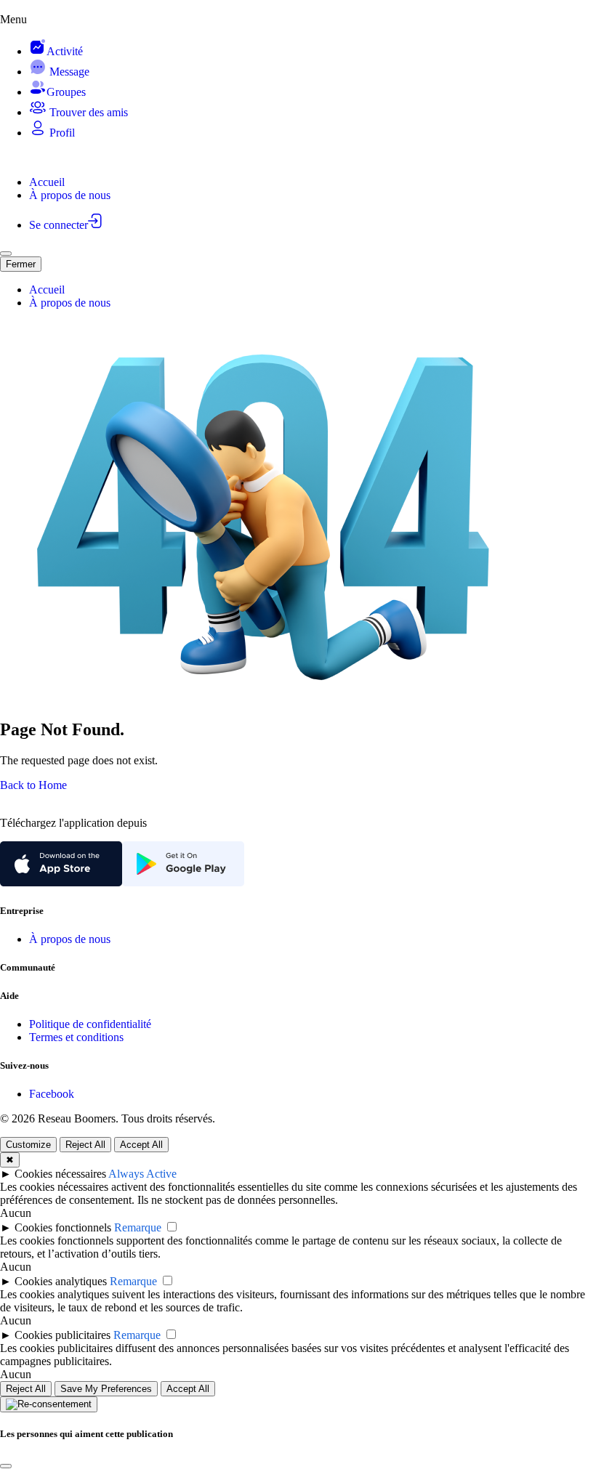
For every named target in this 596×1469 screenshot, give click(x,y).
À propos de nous (69, 939)
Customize (28, 1144)
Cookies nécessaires (60, 1173)
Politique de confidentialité (90, 1024)
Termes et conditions (76, 1037)
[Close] (6, 1466)
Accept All (141, 1144)
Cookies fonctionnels (63, 1227)
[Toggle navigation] (6, 253)
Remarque (137, 1227)
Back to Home (33, 785)
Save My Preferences (106, 1388)
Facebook (51, 1094)
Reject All (85, 1144)
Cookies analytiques (61, 1281)
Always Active (142, 1173)
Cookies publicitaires (62, 1335)
